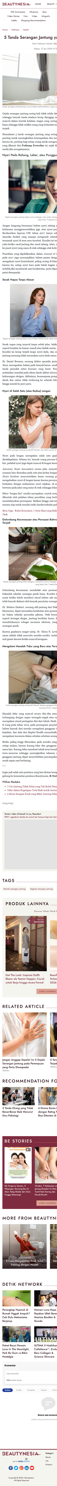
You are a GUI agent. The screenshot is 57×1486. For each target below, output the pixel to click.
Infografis (45, 16)
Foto (26, 16)
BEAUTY (51, 4)
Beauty (48, 1457)
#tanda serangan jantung (14, 888)
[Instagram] (21, 1468)
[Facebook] (11, 1468)
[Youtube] (32, 1468)
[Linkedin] (27, 1468)
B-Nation (49, 1464)
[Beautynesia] (16, 4)
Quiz (44, 12)
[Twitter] (16, 1468)
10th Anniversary (17, 12)
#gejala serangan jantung (41, 888)
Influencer (33, 12)
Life (47, 1461)
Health (26, 29)
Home (5, 29)
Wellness (15, 29)
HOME (38, 4)
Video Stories (13, 16)
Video (34, 16)
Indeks (14, 20)
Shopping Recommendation (33, 20)
